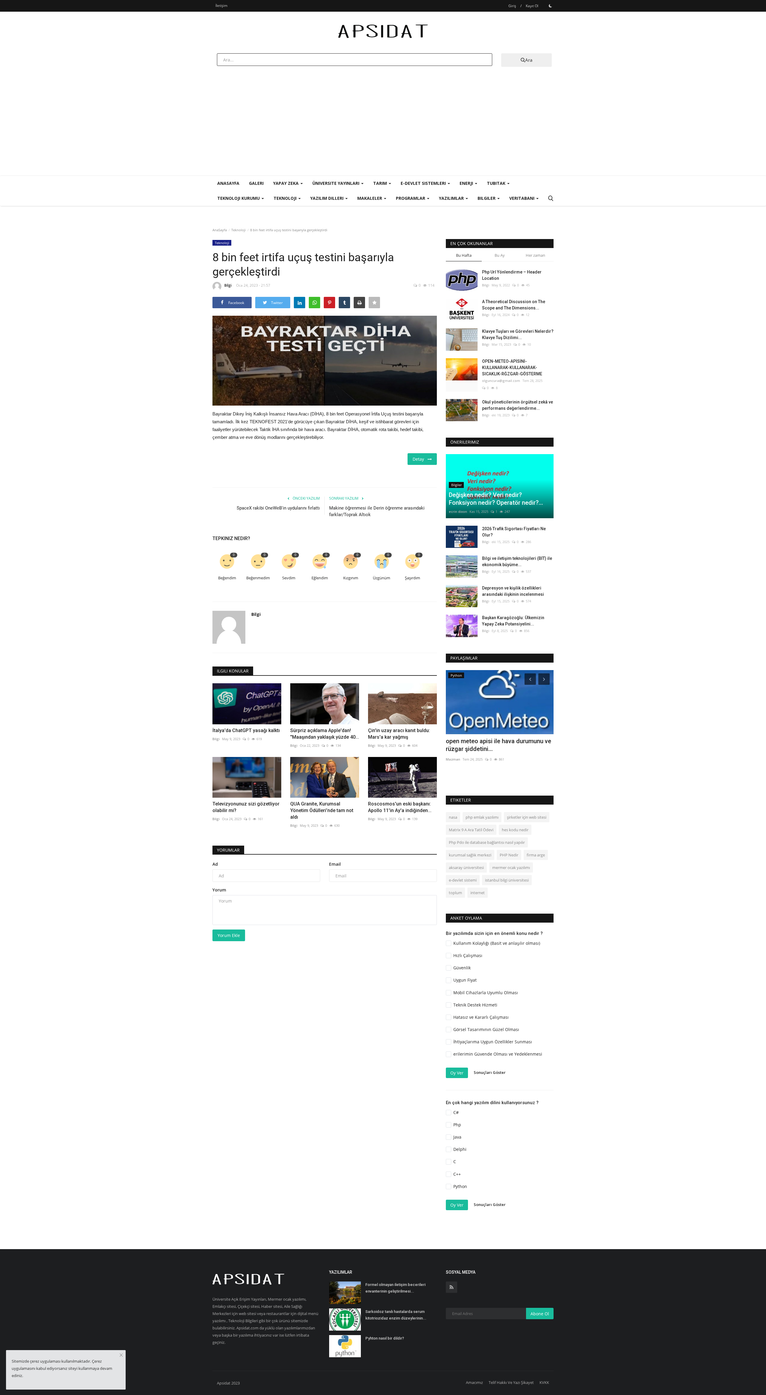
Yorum (219, 890)
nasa (453, 817)
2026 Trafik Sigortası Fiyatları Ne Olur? (514, 531)
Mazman (453, 759)
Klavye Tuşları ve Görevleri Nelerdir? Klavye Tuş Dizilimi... (518, 334)
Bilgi (228, 285)
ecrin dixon (458, 511)
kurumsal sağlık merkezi (470, 855)
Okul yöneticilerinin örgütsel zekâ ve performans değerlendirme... (517, 405)
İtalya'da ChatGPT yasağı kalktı (246, 730)
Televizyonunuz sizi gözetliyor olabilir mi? (245, 807)
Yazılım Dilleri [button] (327, 198)
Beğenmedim (258, 578)
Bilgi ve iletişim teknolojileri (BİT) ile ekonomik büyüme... (517, 561)
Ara (528, 60)
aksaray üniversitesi (466, 867)
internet (477, 892)
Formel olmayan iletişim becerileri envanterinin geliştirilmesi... (395, 1287)
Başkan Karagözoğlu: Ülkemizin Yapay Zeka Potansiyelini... (513, 620)
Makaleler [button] (370, 198)
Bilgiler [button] (487, 198)
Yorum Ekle (229, 935)
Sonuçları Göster (490, 1072)
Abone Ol (540, 1314)
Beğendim (227, 578)
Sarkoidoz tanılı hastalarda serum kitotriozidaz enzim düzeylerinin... (395, 1314)
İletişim (221, 5)
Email (335, 864)
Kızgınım (350, 578)
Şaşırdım (412, 578)
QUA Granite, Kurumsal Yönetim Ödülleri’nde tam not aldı (321, 810)
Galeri (256, 183)
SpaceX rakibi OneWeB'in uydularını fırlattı (278, 508)
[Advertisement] (383, 131)
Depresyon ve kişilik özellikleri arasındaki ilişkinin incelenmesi (513, 591)
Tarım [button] (380, 183)
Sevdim (288, 578)
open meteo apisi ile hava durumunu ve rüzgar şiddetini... (498, 744)
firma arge (536, 855)
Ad (215, 864)
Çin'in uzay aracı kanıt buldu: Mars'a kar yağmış (399, 734)
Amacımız (474, 1382)
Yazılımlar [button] (452, 198)
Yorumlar (228, 850)
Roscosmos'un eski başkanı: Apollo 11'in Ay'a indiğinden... (399, 807)
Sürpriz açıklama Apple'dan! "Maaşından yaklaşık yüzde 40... (324, 734)
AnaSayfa (228, 183)
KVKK (544, 1382)
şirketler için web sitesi (526, 817)
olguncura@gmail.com (501, 380)
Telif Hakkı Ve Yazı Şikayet (511, 1382)
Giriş (512, 5)
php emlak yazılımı (482, 817)
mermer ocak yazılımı (511, 867)
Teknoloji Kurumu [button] (239, 198)
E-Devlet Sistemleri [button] (424, 183)
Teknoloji (238, 230)
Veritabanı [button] (522, 198)
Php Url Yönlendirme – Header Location (512, 275)
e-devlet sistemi (463, 880)
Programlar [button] (411, 198)
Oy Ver (456, 1073)
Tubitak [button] (497, 183)
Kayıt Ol (532, 5)
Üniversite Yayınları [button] (336, 183)
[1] (550, 5)
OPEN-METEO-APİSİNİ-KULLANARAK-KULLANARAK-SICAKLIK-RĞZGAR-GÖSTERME (512, 367)
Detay (420, 459)
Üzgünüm (381, 578)
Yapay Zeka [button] (286, 183)
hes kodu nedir (515, 829)
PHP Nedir (509, 855)
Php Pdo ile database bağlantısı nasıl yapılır (487, 842)
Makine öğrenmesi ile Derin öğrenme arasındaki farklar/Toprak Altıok (377, 511)
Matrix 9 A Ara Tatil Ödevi (471, 829)
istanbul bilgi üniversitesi (507, 880)
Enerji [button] (467, 183)
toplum (455, 892)
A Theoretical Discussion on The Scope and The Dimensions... (513, 304)
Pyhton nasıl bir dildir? (384, 1338)
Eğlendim (319, 578)
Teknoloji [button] (285, 198)
